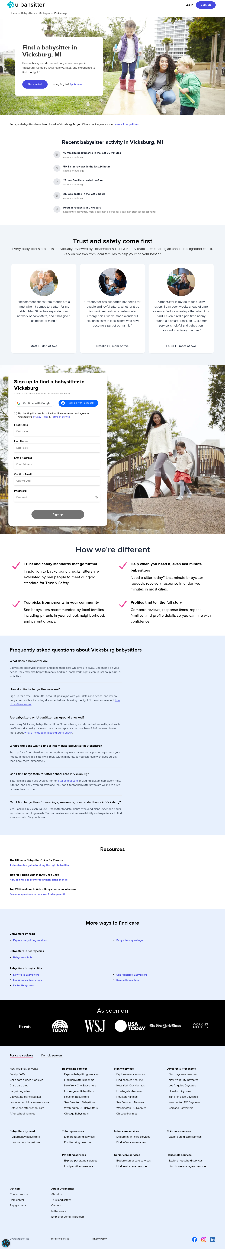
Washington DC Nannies (131, 1108)
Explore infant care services (133, 1137)
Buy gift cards (18, 1205)
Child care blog (19, 1085)
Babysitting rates (20, 1091)
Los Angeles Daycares (182, 1085)
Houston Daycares (180, 1091)
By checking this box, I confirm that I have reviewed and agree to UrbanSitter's (53, 415)
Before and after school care (27, 1108)
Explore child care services (185, 1137)
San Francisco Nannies (130, 1102)
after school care (67, 781)
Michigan (44, 13)
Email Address (23, 458)
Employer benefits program (68, 1216)
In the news (58, 1211)
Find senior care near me (131, 1166)
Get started (35, 84)
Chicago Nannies (126, 1113)
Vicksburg (60, 13)
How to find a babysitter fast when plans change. (39, 879)
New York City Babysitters (80, 1085)
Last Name (21, 441)
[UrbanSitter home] (27, 4)
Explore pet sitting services (80, 1160)
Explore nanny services (130, 1074)
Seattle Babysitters (127, 980)
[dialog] (6, 1243)
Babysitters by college (129, 940)
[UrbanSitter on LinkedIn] (210, 1239)
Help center (17, 1200)
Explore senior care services (133, 1160)
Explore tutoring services (79, 1137)
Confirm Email (23, 474)
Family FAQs (17, 1074)
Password (20, 491)
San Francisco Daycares (183, 1097)
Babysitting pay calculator (25, 1097)
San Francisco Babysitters (131, 974)
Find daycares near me (183, 1074)
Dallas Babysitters (24, 985)
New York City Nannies (130, 1085)
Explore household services (185, 1160)
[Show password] (96, 497)
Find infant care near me (131, 1142)
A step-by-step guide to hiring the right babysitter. (40, 865)
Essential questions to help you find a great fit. (38, 894)
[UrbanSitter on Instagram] (201, 1239)
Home (13, 13)
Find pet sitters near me (78, 1166)
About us (56, 1194)
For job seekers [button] (52, 1055)
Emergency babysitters (26, 1137)
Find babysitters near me (79, 1080)
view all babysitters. (126, 124)
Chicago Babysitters (76, 1113)
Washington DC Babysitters (81, 1108)
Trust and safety (61, 1200)
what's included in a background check (48, 732)
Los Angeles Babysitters (27, 980)
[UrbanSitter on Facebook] (192, 1239)
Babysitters (28, 13)
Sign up (206, 5)
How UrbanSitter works (24, 1068)
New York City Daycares (183, 1080)
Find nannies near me (129, 1080)
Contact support (19, 1194)
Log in (189, 5)
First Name (21, 425)
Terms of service (60, 1238)
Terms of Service (60, 416)
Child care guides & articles (26, 1080)
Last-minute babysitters (26, 1142)
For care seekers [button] (21, 1055)
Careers (56, 1205)
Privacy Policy (40, 416)
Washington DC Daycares (184, 1102)
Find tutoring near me (77, 1142)
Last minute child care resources (29, 1102)
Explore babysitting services (30, 940)
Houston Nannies (126, 1097)
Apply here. (76, 84)
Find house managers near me (187, 1166)
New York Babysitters (26, 974)
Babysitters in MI (23, 957)
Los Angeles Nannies (129, 1091)
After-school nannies (22, 1113)
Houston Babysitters (76, 1097)
